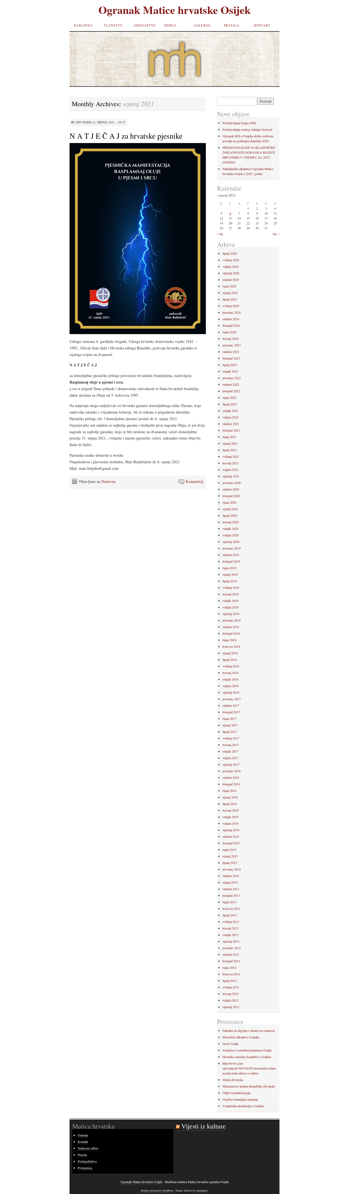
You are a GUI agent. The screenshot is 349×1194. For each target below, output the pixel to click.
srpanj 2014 (230, 882)
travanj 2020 (230, 522)
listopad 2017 (231, 712)
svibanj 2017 (230, 738)
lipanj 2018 (229, 659)
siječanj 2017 (230, 764)
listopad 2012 (231, 961)
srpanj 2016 (230, 797)
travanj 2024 (230, 338)
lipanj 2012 (229, 980)
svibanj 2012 (230, 987)
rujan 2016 (229, 790)
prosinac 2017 (231, 699)
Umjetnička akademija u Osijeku (243, 1106)
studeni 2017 (230, 705)
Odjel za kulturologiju (236, 1093)
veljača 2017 (230, 758)
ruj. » (276, 233)
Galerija (202, 25)
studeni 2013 (230, 889)
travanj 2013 (230, 928)
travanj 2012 (230, 993)
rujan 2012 (229, 967)
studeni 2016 (230, 777)
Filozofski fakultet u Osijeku (240, 1037)
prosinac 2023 (231, 345)
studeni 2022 (230, 384)
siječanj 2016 (230, 830)
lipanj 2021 (229, 450)
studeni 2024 (230, 319)
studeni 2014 (230, 876)
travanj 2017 (230, 744)
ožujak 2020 (230, 528)
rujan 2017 (229, 718)
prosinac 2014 (231, 869)
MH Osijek (84, 122)
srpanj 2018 (230, 653)
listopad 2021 (231, 430)
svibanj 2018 (230, 666)
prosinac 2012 (231, 948)
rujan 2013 (229, 902)
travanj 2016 (230, 810)
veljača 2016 (230, 823)
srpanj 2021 (230, 443)
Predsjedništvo (87, 1161)
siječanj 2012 (230, 1007)
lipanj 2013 (229, 915)
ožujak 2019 (230, 600)
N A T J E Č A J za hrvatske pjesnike (126, 135)
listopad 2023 (231, 358)
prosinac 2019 (231, 548)
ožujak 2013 (230, 934)
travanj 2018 (230, 672)
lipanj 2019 (229, 581)
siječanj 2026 (230, 273)
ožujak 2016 (230, 817)
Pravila (231, 25)
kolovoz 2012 (231, 974)
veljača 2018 (230, 686)
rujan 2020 (229, 502)
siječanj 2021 (230, 476)
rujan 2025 (229, 286)
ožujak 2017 (230, 751)
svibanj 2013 (230, 921)
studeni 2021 (230, 423)
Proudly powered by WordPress (157, 1190)
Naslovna (83, 25)
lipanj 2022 (229, 404)
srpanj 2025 (230, 292)
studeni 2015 (230, 836)
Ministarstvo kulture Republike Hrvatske (248, 1086)
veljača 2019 (230, 607)
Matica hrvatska (232, 1079)
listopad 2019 (231, 561)
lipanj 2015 (229, 862)
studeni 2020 (230, 489)
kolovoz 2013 (231, 908)
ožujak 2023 (230, 371)
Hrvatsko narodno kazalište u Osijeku (246, 1057)
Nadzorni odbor (88, 1148)
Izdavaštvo (145, 25)
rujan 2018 (229, 640)
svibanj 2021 (230, 456)
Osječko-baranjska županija (240, 1099)
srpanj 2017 (230, 725)
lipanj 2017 (229, 731)
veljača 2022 (230, 417)
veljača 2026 (230, 266)
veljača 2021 (230, 469)
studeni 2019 (230, 555)
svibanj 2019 (230, 587)
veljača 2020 (230, 535)
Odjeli (170, 25)
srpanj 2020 (230, 509)
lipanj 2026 (229, 253)
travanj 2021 (230, 463)
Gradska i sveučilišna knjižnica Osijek (247, 1050)
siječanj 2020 (230, 541)
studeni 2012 (230, 954)
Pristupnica (85, 1168)
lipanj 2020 (229, 515)
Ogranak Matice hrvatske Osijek (174, 10)
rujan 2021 (229, 437)
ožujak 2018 (230, 679)
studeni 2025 (230, 279)
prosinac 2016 (231, 771)
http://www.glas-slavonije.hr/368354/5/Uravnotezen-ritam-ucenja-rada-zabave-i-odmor (249, 1068)
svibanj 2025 (230, 306)
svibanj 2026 (230, 260)
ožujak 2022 (230, 410)
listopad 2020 (231, 496)
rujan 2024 (229, 332)
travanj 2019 (230, 594)
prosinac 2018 (231, 620)
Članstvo (113, 25)
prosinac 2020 (231, 482)
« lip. (220, 233)
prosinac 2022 (231, 378)
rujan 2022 (229, 397)
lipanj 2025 (229, 299)
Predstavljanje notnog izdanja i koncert (247, 129)
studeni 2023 (230, 351)
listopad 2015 (231, 843)
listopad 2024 (231, 325)
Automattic (202, 1190)
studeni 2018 (230, 627)
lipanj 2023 (229, 365)
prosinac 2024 (231, 312)
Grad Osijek (230, 1043)
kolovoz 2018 (231, 646)
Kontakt (262, 25)
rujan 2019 (229, 568)
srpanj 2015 (230, 856)
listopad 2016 (231, 784)
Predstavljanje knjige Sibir (239, 123)
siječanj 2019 (230, 613)
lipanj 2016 (229, 803)
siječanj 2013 (230, 941)
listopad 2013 (231, 895)
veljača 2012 (230, 1000)
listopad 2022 (231, 391)
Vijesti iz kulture (203, 1126)
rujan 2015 (229, 849)
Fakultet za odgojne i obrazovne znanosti (248, 1030)
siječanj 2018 (230, 692)
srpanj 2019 (230, 574)
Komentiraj (194, 481)
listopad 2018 (231, 633)
